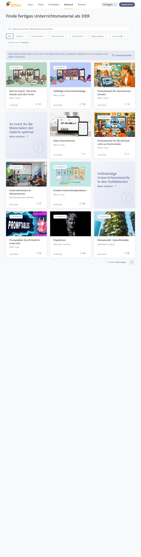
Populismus (59, 240)
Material (68, 4)
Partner (82, 4)
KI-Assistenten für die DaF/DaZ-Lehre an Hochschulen (113, 142)
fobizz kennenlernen (64, 140)
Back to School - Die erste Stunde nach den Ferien (22, 93)
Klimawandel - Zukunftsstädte (113, 240)
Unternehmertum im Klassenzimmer (20, 192)
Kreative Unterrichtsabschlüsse (69, 190)
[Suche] (9, 29)
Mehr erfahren (17, 136)
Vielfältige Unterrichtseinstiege (69, 91)
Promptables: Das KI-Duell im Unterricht (24, 242)
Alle (9, 36)
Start (30, 4)
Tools (41, 4)
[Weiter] (131, 262)
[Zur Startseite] (13, 5)
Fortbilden (53, 4)
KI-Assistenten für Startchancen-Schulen (114, 93)
